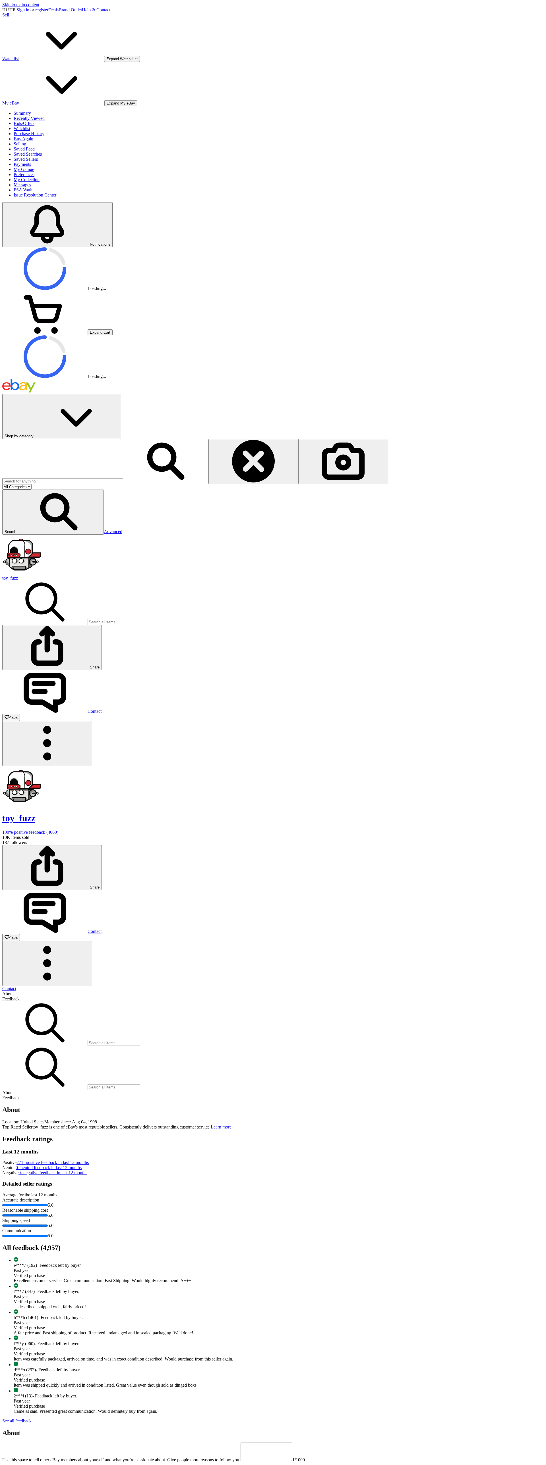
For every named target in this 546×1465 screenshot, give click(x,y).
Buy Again (23, 138)
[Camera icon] (343, 461)
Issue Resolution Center (35, 195)
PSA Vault (23, 189)
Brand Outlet (70, 9)
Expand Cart (100, 332)
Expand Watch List (122, 59)
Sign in (22, 9)
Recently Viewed (29, 118)
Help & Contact (96, 9)
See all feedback (17, 1420)
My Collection (27, 179)
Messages (22, 184)
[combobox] (62, 481)
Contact (9, 988)
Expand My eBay (121, 103)
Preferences (24, 174)
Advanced (113, 531)
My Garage (24, 169)
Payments (22, 164)
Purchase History (29, 133)
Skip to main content (20, 4)
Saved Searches (28, 154)
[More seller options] (47, 743)
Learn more (221, 1127)
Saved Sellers (26, 159)
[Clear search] (253, 461)
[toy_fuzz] (22, 572)
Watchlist (22, 128)
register (41, 9)
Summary (22, 113)
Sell (5, 14)
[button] (53, 512)
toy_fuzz (10, 578)
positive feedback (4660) (30, 832)
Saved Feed (24, 149)
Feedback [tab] (11, 998)
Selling (20, 143)
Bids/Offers (24, 123)
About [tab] (8, 993)
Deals (53, 9)
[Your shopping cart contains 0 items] (45, 332)
